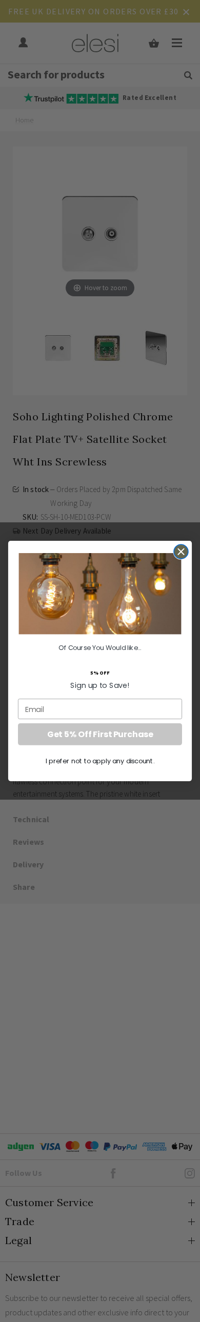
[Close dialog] (180, 551)
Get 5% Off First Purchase (100, 734)
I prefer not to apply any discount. (100, 760)
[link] (100, 593)
